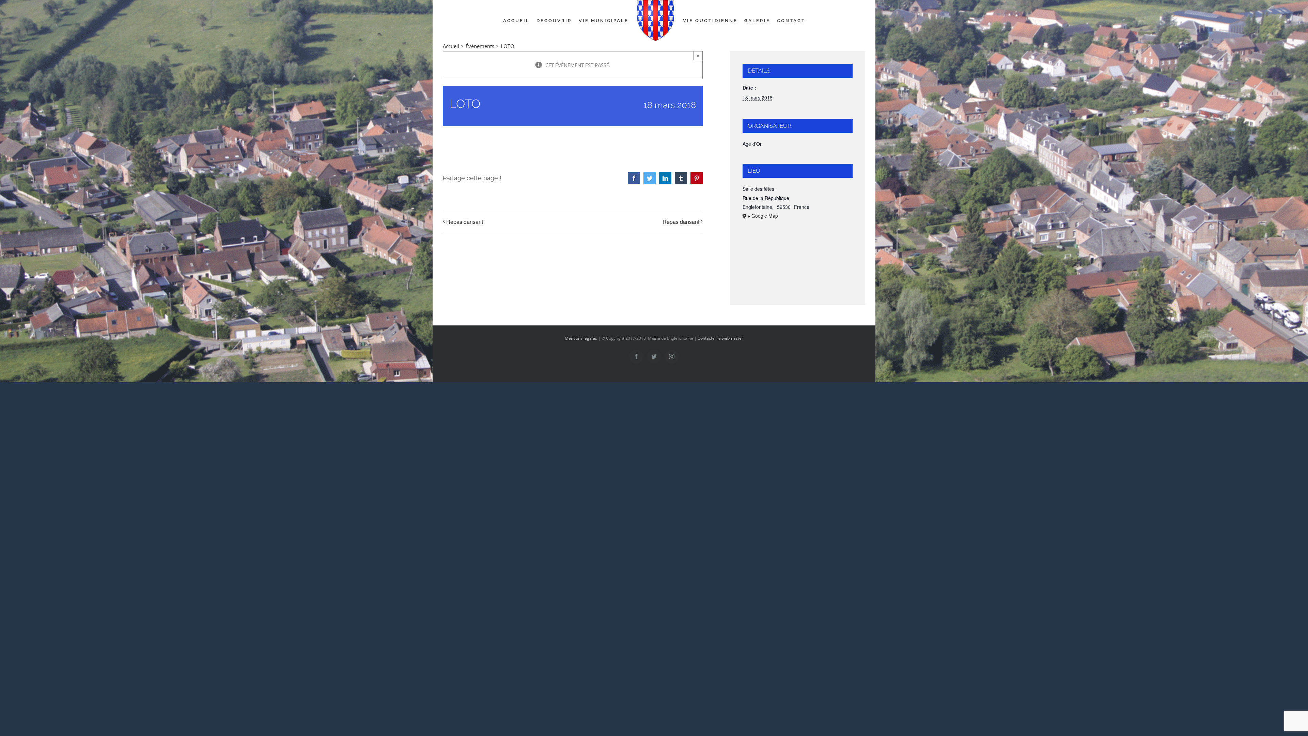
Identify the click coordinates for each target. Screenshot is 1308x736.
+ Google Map (762, 215)
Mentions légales (581, 338)
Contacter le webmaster (720, 338)
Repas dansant (464, 222)
